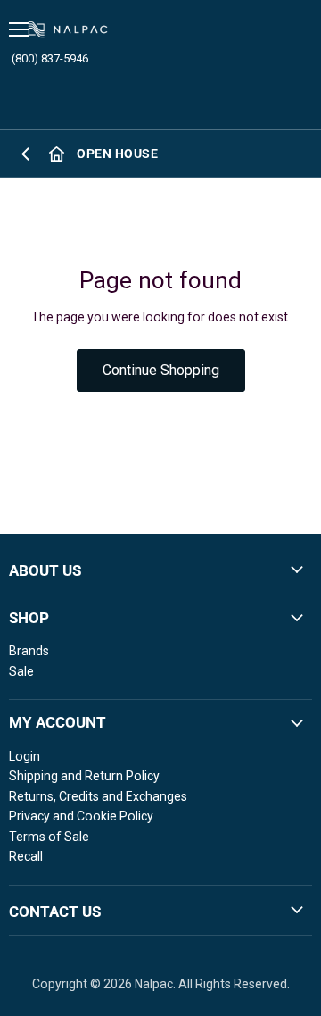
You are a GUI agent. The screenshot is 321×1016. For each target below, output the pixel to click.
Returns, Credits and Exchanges (98, 796)
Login (24, 756)
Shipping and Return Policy (84, 776)
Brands (29, 651)
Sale (21, 671)
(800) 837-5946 (50, 58)
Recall (26, 856)
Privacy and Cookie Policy (81, 816)
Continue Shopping (161, 370)
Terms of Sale (49, 836)
